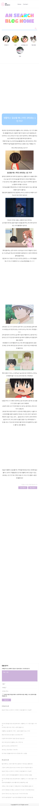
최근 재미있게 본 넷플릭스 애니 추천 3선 (12, 742)
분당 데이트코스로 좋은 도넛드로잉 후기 (12, 734)
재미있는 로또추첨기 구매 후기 (10, 749)
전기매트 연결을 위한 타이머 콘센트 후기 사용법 (14, 753)
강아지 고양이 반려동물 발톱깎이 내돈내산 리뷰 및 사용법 (17, 775)
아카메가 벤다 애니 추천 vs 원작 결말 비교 (13, 727)
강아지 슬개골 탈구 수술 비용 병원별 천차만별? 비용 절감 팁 (17, 797)
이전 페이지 (23, 488)
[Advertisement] (19, 90)
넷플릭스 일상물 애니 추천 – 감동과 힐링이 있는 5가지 (16, 731)
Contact (25, 4)
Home (19, 4)
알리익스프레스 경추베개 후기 (10, 746)
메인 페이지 (33, 488)
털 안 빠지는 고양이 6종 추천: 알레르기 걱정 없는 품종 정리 (17, 763)
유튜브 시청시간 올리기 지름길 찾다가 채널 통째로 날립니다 (17, 786)
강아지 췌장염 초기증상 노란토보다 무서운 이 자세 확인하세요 (18, 790)
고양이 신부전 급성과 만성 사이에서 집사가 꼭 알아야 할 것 (17, 767)
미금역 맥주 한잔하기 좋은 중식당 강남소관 (13, 738)
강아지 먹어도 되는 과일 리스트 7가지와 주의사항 (15, 793)
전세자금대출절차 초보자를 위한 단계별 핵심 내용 (15, 782)
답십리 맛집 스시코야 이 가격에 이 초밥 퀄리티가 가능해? (17, 710)
